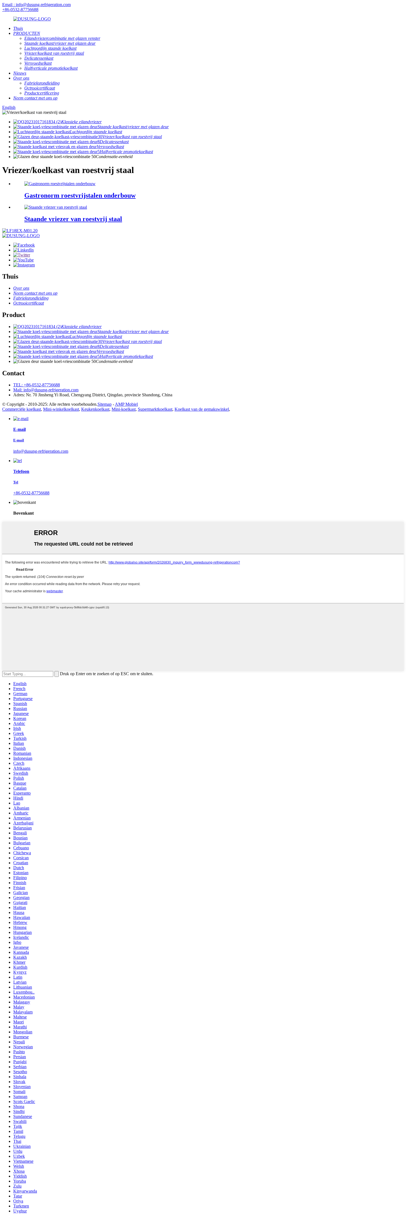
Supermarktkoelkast (155, 409)
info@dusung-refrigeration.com (40, 451)
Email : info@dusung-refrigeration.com (36, 4)
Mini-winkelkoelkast (61, 409)
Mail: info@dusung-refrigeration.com (45, 389)
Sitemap (104, 404)
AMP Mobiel (126, 404)
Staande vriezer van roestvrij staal (73, 218)
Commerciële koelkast (21, 409)
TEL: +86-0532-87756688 (36, 385)
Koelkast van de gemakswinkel (202, 409)
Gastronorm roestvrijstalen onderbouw (80, 195)
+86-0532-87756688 (20, 9)
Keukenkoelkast (95, 409)
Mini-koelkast (124, 409)
